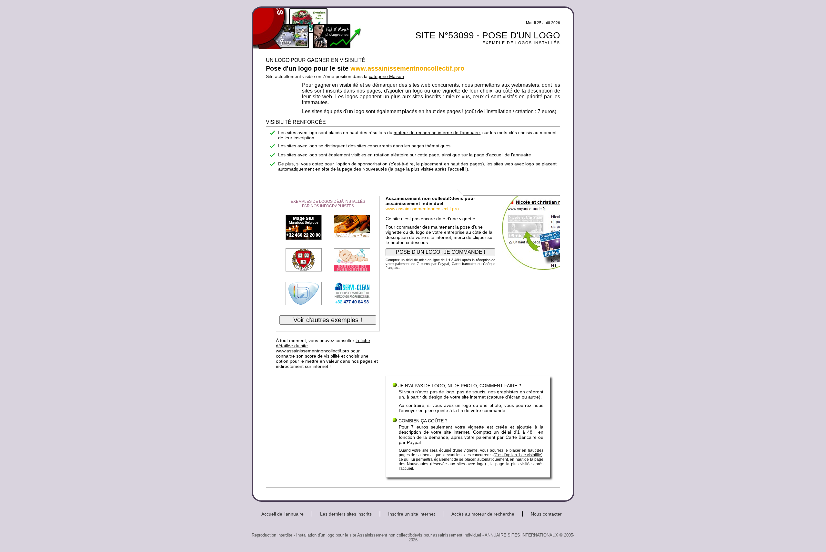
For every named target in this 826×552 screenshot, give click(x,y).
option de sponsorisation (362, 163)
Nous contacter (546, 514)
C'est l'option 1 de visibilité (518, 455)
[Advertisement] (468, 324)
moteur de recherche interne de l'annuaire (437, 132)
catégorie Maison (386, 76)
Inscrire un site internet (411, 514)
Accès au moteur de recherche (482, 514)
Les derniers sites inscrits (346, 514)
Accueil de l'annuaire (282, 514)
